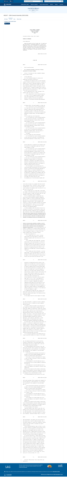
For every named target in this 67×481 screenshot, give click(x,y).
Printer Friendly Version (12, 21)
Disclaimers (58, 474)
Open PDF (7, 23)
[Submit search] (62, 1)
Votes (14, 19)
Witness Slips (19, 19)
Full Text (10, 19)
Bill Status (6, 19)
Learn (62, 474)
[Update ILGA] (42, 1)
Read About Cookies (56, 471)
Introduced (6, 21)
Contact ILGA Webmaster (23, 467)
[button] (24, 4)
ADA (55, 474)
